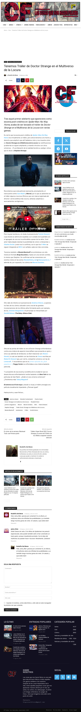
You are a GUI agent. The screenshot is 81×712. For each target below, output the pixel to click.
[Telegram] (58, 149)
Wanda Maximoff (9, 410)
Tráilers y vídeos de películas (14, 62)
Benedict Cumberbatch (26, 399)
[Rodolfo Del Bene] (5, 75)
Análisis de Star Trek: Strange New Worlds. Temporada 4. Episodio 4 (65, 242)
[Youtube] (66, 149)
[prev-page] (5, 501)
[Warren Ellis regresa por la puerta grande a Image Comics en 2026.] (58, 212)
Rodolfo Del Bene (13, 75)
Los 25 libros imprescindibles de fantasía (44, 637)
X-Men (26, 410)
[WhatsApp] (32, 80)
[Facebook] (18, 80)
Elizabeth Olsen (35, 402)
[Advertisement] (40, 46)
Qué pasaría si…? (44, 260)
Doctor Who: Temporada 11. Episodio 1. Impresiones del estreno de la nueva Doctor (45, 649)
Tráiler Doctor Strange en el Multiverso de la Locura (30, 407)
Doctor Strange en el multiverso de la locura (17, 402)
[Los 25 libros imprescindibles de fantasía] (33, 637)
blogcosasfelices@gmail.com (34, 702)
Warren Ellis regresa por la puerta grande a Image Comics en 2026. (70, 212)
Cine (9, 30)
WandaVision (28, 260)
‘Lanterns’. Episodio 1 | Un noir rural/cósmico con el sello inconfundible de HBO (66, 234)
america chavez (14, 399)
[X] (23, 80)
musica (22, 485)
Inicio (5, 30)
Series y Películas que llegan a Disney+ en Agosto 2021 (45, 627)
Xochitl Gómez (34, 410)
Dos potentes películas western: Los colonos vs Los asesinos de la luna (43, 489)
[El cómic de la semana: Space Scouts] (58, 182)
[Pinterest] (27, 80)
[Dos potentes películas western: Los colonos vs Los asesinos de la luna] (44, 480)
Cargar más (65, 219)
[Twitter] (66, 140)
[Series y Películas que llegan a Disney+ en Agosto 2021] (33, 628)
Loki (35, 260)
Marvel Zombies (38, 262)
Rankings (7, 485)
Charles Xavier (39, 399)
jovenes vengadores (10, 404)
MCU (35, 404)
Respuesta (13, 523)
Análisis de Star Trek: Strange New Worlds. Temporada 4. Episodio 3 (65, 257)
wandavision (19, 410)
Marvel (20, 404)
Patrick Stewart (43, 404)
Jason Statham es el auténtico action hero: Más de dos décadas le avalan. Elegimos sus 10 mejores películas (11, 491)
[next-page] (8, 501)
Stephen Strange (9, 407)
